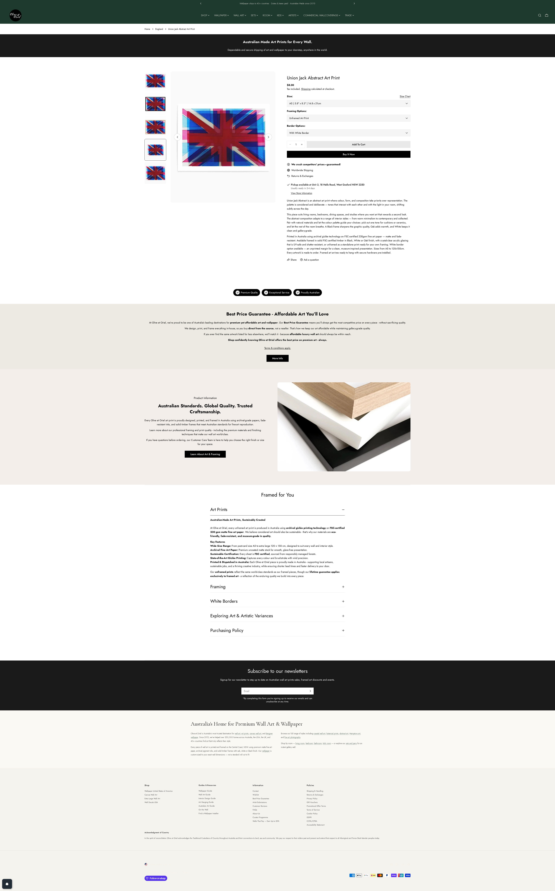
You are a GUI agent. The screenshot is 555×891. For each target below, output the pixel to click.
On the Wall (203, 809)
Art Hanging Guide (206, 802)
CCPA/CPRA (312, 821)
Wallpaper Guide (205, 790)
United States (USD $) (160, 864)
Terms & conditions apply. (277, 348)
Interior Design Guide (207, 798)
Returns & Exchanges (302, 176)
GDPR (309, 817)
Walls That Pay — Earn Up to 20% (266, 821)
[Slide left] (177, 137)
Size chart (405, 96)
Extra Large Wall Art (152, 798)
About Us (256, 813)
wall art (237, 733)
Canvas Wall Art (151, 794)
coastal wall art (319, 733)
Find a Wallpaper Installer (209, 813)
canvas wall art (255, 733)
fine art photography (292, 737)
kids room (327, 743)
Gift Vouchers (312, 802)
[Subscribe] (310, 691)
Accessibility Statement (315, 824)
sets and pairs (351, 743)
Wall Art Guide (204, 794)
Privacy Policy (312, 798)
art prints (245, 733)
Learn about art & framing (205, 454)
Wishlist (256, 794)
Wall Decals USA (151, 802)
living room (300, 743)
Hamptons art (354, 733)
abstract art (344, 733)
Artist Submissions (260, 802)
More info (277, 358)
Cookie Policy (312, 813)
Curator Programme (260, 817)
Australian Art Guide (207, 806)
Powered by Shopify (179, 872)
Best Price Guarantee (261, 798)
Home (147, 29)
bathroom (318, 743)
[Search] (540, 15)
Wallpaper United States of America (158, 791)
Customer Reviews (260, 806)
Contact (256, 791)
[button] (201, 3)
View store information (301, 193)
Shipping (306, 89)
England (159, 29)
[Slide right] (268, 137)
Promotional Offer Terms (316, 806)
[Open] (7, 884)
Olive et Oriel (161, 872)
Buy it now (349, 154)
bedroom (309, 743)
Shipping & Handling (315, 791)
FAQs (255, 809)
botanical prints (332, 733)
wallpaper (266, 750)
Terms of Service (313, 809)
